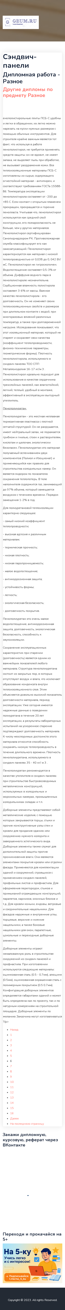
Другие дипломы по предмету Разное (28, 92)
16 (12, 1113)
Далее (14, 1119)
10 (12, 1082)
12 (12, 1092)
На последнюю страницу (27, 1124)
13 (12, 1098)
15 (12, 1108)
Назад (14, 1030)
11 (12, 1087)
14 (12, 1103)
